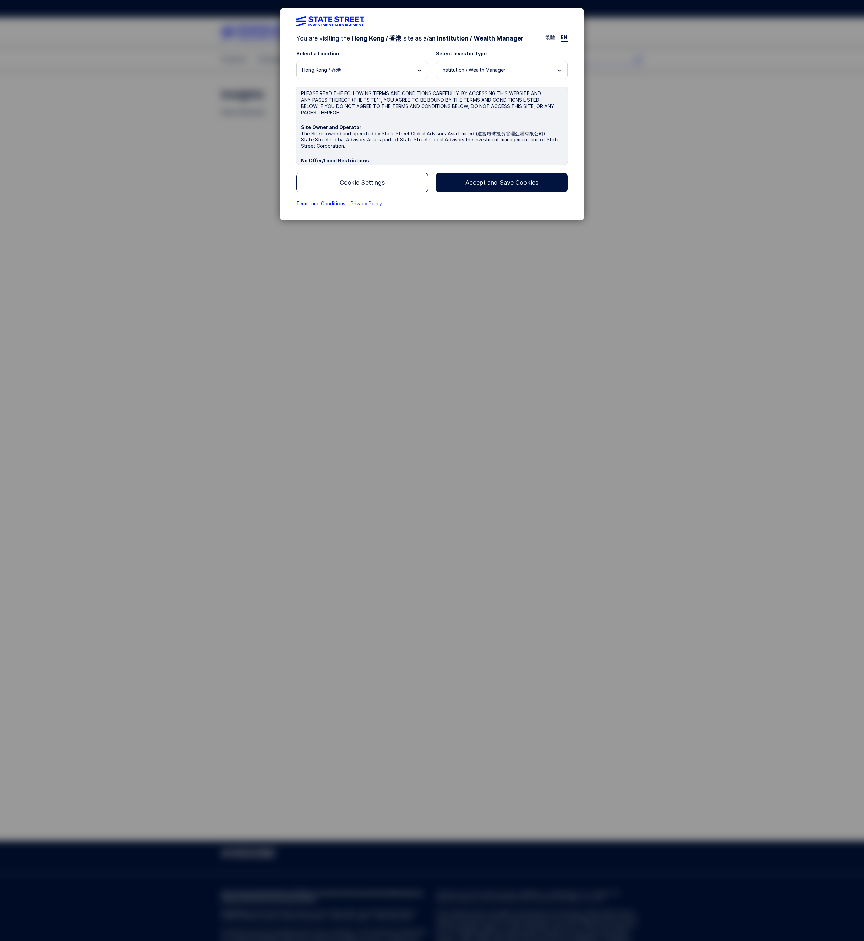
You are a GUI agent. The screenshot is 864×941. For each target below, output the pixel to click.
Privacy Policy (366, 203)
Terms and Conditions (320, 203)
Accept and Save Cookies (501, 182)
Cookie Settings (362, 182)
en (564, 37)
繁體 (550, 37)
